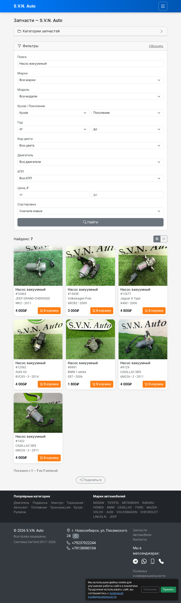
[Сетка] (156, 239)
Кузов (78, 507)
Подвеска (40, 502)
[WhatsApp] (144, 561)
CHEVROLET (149, 512)
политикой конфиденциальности (105, 594)
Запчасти (140, 530)
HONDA (98, 507)
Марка (22, 73)
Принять (168, 589)
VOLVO (98, 512)
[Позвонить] (161, 561)
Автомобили (142, 535)
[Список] (163, 239)
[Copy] (75, 536)
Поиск (22, 57)
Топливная (39, 507)
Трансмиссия (60, 507)
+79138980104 (84, 548)
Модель (23, 89)
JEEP (113, 516)
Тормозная (75, 502)
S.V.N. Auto (25, 6)
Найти (92, 222)
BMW (110, 507)
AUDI (109, 512)
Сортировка (26, 204)
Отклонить (150, 589)
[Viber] (152, 561)
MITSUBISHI (130, 502)
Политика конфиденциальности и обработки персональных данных (150, 578)
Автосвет (21, 507)
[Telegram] (135, 561)
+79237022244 (84, 543)
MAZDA (152, 507)
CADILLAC (125, 507)
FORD (139, 507)
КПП (20, 171)
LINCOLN (99, 516)
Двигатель (25, 155)
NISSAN (98, 502)
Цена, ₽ (23, 188)
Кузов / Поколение (31, 106)
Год (20, 122)
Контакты (140, 539)
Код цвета (25, 139)
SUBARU (148, 502)
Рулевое (20, 512)
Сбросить (156, 46)
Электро (57, 502)
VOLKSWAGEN (127, 512)
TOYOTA (113, 502)
